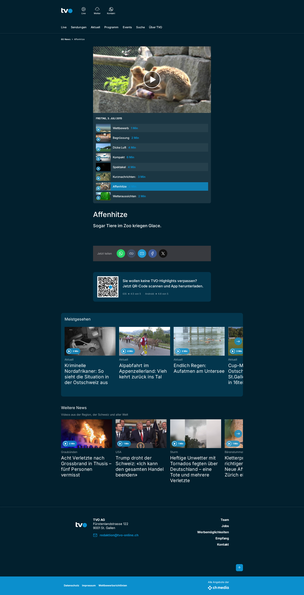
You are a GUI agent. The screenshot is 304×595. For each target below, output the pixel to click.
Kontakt (223, 544)
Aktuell (95, 27)
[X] (163, 253)
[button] (131, 253)
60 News (66, 39)
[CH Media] (218, 587)
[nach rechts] (238, 341)
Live (64, 27)
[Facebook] (152, 253)
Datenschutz (71, 585)
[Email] (142, 253)
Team (225, 520)
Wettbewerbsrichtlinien (113, 585)
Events (127, 27)
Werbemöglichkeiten (213, 532)
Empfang (222, 538)
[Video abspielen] (152, 79)
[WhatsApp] (121, 253)
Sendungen (79, 27)
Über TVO (155, 27)
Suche (140, 27)
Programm (111, 27)
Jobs (225, 526)
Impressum (89, 585)
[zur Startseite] (66, 10)
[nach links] (66, 341)
